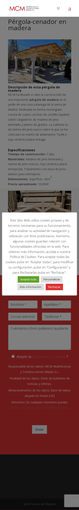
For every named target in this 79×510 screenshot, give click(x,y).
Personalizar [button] (52, 279)
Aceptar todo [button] (28, 279)
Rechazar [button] (54, 287)
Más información (30, 287)
